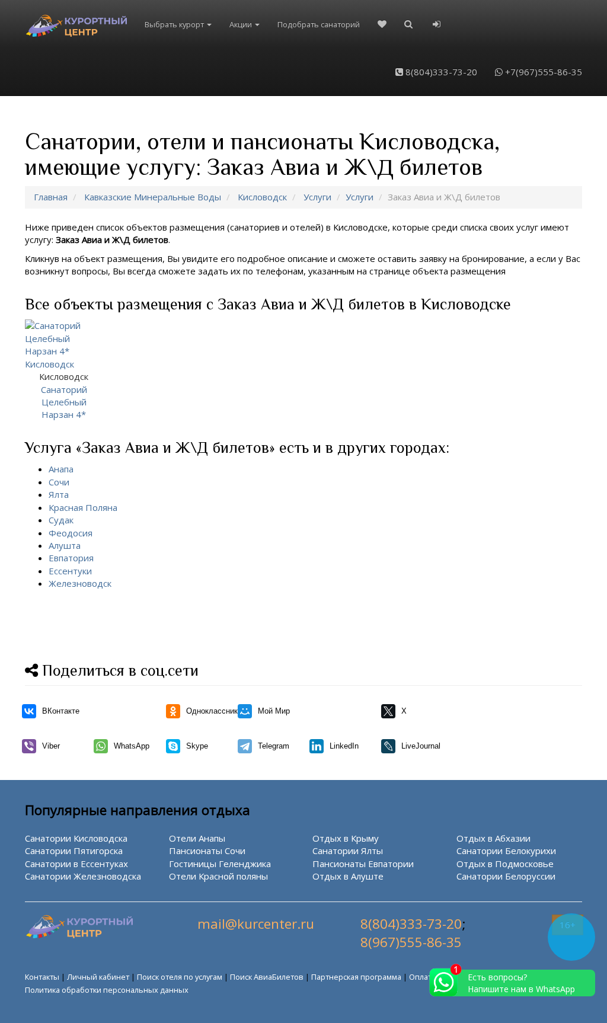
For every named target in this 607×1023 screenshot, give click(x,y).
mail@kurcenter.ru (255, 924)
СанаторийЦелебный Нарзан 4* (63, 395)
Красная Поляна (83, 507)
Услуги (317, 197)
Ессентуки (70, 571)
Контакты (42, 976)
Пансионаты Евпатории (363, 863)
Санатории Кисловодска (76, 838)
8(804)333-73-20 (440, 72)
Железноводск (80, 583)
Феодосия (70, 533)
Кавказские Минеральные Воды (152, 197)
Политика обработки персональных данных (107, 989)
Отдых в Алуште (348, 876)
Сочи (59, 482)
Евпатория (71, 558)
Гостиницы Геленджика (220, 863)
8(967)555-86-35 (411, 942)
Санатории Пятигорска (74, 850)
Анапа (61, 469)
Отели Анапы (197, 838)
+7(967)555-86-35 (542, 72)
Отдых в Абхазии (493, 838)
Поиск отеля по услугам (179, 976)
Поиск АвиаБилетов (267, 976)
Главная (51, 197)
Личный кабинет (98, 976)
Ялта (59, 494)
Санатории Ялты (347, 850)
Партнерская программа (356, 976)
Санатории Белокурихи (506, 850)
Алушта (65, 545)
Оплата (422, 976)
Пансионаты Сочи (207, 850)
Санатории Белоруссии (505, 876)
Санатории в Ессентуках (76, 863)
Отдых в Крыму (345, 838)
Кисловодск (262, 197)
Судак (61, 520)
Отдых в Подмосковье (505, 863)
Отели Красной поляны (218, 876)
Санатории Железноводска (83, 876)
